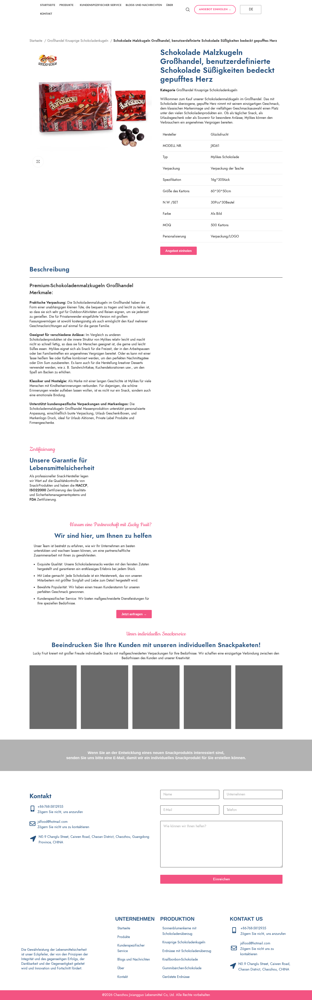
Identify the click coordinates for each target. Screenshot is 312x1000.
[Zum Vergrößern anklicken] (38, 161)
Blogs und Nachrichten (133, 959)
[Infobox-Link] (126, 473)
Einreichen (221, 879)
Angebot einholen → (215, 9)
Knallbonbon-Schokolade (180, 959)
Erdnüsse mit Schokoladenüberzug (186, 951)
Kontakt (122, 977)
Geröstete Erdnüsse (176, 977)
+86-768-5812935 (50, 806)
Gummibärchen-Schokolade (181, 968)
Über (120, 968)
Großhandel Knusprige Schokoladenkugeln (78, 40)
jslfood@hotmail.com (52, 821)
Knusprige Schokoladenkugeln (183, 942)
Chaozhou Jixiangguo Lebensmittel (138, 995)
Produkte (123, 937)
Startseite (36, 40)
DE (250, 9)
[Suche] (188, 9)
